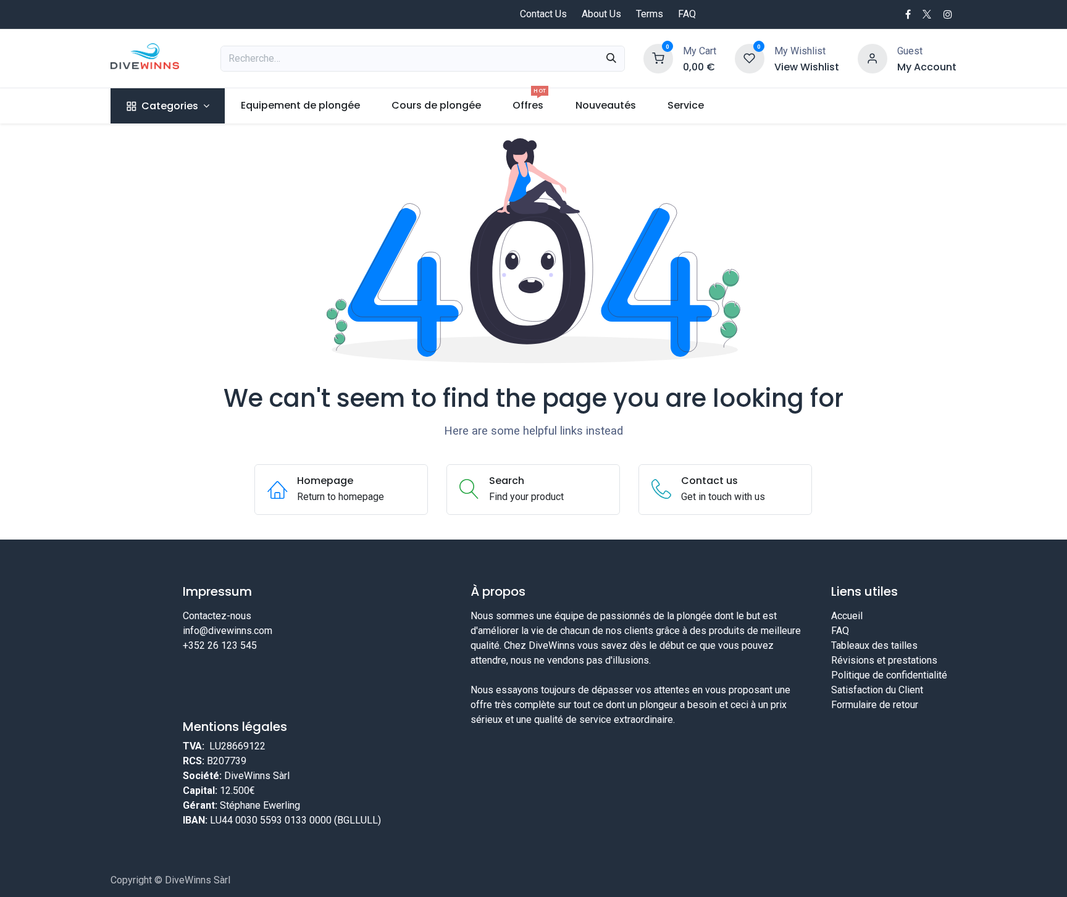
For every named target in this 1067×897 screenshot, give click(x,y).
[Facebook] (908, 14)
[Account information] (872, 58)
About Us (601, 14)
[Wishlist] (749, 58)
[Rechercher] (611, 58)
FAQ (687, 14)
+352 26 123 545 (220, 645)
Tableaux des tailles (874, 645)
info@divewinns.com (227, 630)
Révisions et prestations (884, 660)
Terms (649, 14)
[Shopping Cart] (658, 58)
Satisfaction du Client (877, 690)
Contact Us (543, 14)
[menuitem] (168, 105)
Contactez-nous (217, 616)
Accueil (847, 616)
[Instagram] (948, 14)
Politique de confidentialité (889, 675)
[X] (926, 14)
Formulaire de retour (874, 705)
